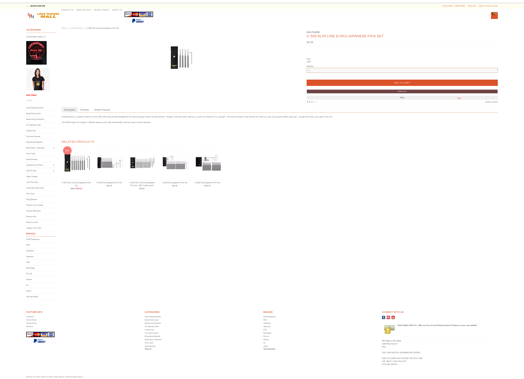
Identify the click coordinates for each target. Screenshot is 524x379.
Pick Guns (30, 194)
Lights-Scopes (32, 176)
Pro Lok (29, 274)
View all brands (32, 297)
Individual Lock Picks (34, 165)
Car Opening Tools (33, 125)
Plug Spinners (31, 199)
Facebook (383, 317)
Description (69, 110)
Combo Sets (31, 131)
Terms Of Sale (83, 10)
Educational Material (34, 142)
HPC (28, 245)
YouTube (393, 317)
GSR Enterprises (33, 239)
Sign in (481, 6)
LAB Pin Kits (31, 171)
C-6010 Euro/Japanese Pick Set (207, 183)
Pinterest (388, 317)
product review (491, 102)
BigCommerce (78, 377)
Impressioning (31, 159)
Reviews (85, 110)
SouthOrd (30, 251)
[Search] (27, 6)
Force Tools (30, 154)
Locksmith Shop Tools (35, 188)
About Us (117, 10)
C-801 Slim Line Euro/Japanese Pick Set (76, 184)
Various (29, 279)
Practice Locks (32, 222)
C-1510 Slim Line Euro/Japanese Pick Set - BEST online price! (142, 184)
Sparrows (30, 256)
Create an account (492, 6)
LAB (28, 262)
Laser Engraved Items (35, 108)
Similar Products (102, 110)
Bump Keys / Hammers (35, 148)
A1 (27, 285)
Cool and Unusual (33, 136)
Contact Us (67, 10)
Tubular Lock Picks (33, 228)
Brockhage (30, 268)
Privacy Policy (101, 10)
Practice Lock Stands (34, 205)
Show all (148, 349)
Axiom (28, 291)
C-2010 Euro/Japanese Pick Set (109, 183)
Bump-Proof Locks (33, 113)
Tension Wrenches (33, 211)
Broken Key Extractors (35, 119)
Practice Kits (31, 217)
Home (64, 28)
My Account (472, 6)
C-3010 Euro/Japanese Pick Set (174, 183)
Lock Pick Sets (32, 182)
